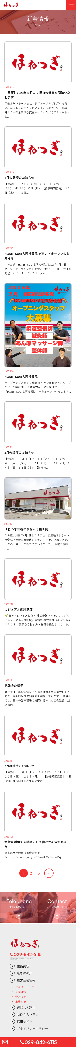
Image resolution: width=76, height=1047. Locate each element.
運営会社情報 (26, 980)
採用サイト (24, 1021)
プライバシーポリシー (32, 1028)
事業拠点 (20, 1002)
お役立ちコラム (28, 1014)
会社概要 (20, 997)
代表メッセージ (24, 987)
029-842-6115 (28, 954)
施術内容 (23, 966)
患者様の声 (24, 973)
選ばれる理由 (26, 1007)
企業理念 (20, 992)
